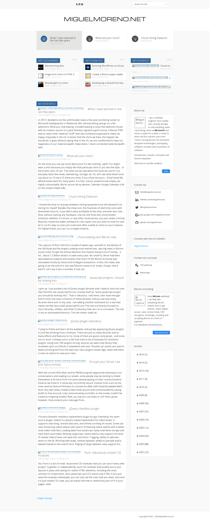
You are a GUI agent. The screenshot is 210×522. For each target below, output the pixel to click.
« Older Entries (44, 498)
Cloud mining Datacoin (83, 196)
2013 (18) (143, 370)
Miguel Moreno (57, 69)
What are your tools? (80, 156)
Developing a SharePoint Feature (110, 82)
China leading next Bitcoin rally (96, 237)
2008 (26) (143, 403)
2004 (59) (143, 436)
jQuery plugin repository (86, 321)
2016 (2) (142, 354)
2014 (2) (142, 362)
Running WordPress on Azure (108, 65)
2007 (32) (143, 411)
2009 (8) (142, 395)
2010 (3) (142, 387)
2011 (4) (142, 378)
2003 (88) (143, 444)
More (75, 59)
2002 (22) (143, 452)
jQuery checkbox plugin (84, 409)
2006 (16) (143, 419)
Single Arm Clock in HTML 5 (59, 74)
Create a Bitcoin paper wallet (107, 74)
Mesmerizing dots (54, 65)
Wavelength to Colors (56, 82)
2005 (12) (143, 427)
